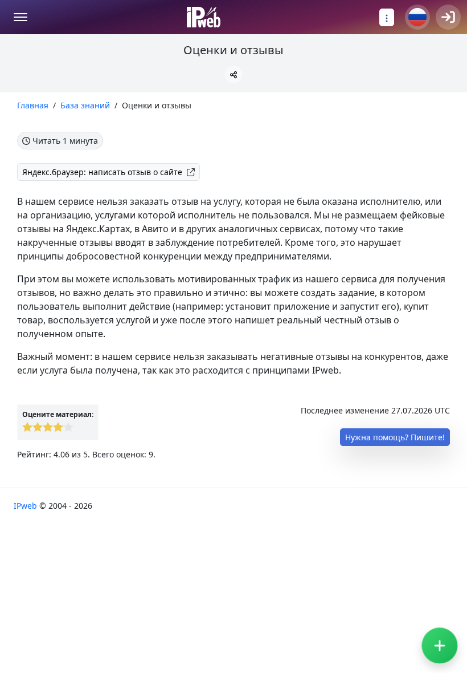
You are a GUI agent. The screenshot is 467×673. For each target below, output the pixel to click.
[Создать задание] (439, 645)
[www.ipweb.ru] (203, 17)
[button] (233, 74)
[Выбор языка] (417, 17)
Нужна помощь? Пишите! (395, 437)
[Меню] (20, 17)
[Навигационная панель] (386, 17)
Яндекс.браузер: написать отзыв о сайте (102, 172)
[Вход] (448, 17)
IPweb (26, 505)
